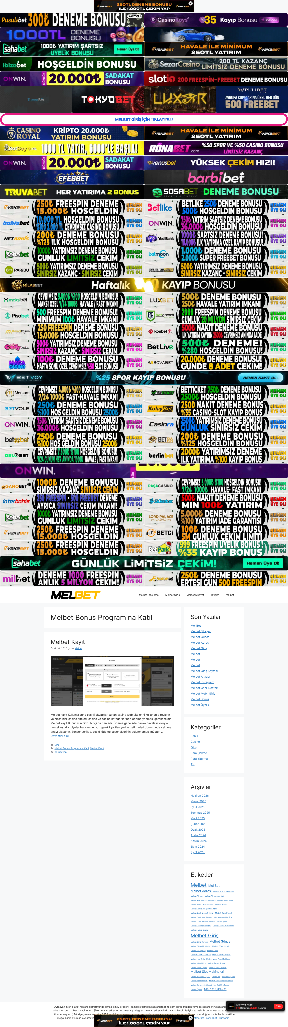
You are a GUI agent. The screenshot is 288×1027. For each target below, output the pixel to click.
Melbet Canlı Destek (204, 688)
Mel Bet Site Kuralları (217, 968)
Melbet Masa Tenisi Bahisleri (218, 959)
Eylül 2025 (197, 807)
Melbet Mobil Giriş (203, 693)
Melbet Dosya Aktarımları (223, 926)
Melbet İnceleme (149, 594)
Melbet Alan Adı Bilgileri (223, 891)
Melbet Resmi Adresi (216, 963)
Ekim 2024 (198, 846)
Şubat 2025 (198, 824)
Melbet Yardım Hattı (199, 981)
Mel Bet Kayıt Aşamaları (201, 955)
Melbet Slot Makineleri (207, 972)
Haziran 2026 (200, 795)
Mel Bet (196, 625)
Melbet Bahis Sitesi (225, 900)
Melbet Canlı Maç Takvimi (201, 917)
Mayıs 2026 (198, 801)
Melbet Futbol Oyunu (199, 930)
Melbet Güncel (200, 637)
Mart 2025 (198, 818)
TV (192, 764)
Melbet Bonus (200, 699)
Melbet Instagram (202, 682)
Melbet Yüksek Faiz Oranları (221, 981)
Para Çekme (199, 753)
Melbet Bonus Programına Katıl (71, 748)
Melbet (230, 594)
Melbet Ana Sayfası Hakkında (203, 900)
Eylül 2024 (198, 852)
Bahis (194, 736)
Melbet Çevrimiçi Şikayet (201, 985)
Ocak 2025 (198, 829)
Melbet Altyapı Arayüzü (214, 896)
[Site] (72, 207)
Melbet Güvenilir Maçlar (201, 946)
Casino (195, 741)
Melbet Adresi (200, 642)
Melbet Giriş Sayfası (204, 671)
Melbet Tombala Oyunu (200, 977)
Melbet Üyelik (200, 705)
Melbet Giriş (172, 594)
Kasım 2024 (199, 841)
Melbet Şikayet (195, 594)
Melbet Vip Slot (228, 977)
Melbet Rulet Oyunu (199, 968)
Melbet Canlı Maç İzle (223, 917)
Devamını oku (60, 736)
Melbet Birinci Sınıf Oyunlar (202, 904)
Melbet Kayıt (68, 641)
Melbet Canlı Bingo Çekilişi (202, 913)
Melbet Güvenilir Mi (220, 946)
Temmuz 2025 (200, 812)
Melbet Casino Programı (201, 926)
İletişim (215, 594)
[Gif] (144, 285)
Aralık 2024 (198, 835)
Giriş (57, 744)
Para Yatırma (199, 758)
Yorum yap (60, 752)
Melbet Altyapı (200, 676)
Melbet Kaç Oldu (198, 959)
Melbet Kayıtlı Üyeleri (221, 955)
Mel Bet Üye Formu (221, 985)
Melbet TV (216, 977)
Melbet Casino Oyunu (218, 921)
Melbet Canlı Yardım (199, 921)
